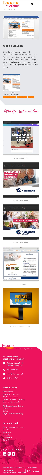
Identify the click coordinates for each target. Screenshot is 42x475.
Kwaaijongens (33, 467)
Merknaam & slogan (10, 397)
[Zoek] (31, 4)
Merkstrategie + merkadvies (13, 406)
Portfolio (6, 435)
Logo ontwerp (8, 392)
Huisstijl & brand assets (11, 394)
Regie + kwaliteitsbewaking (13, 414)
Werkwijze (7, 432)
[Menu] (36, 4)
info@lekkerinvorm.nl (15, 374)
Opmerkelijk (7, 437)
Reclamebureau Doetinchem (13, 427)
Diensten (6, 430)
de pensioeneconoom (10, 97)
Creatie (5, 408)
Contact (6, 440)
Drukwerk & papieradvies (12, 402)
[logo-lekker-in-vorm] (17, 4)
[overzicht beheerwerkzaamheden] (21, 27)
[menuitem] (31, 4)
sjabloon (31, 97)
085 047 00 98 (12, 370)
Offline (5, 411)
